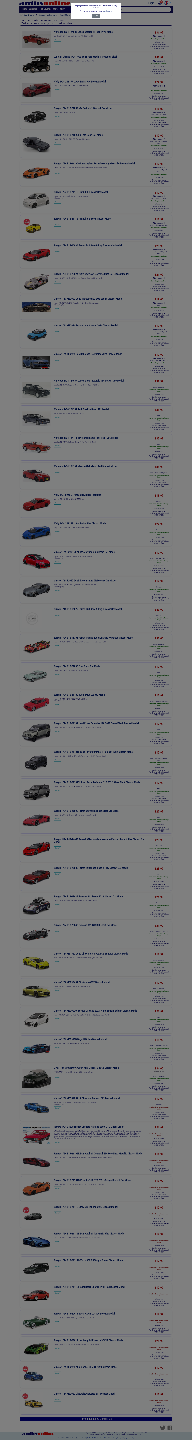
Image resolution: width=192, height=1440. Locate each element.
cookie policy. (107, 11)
